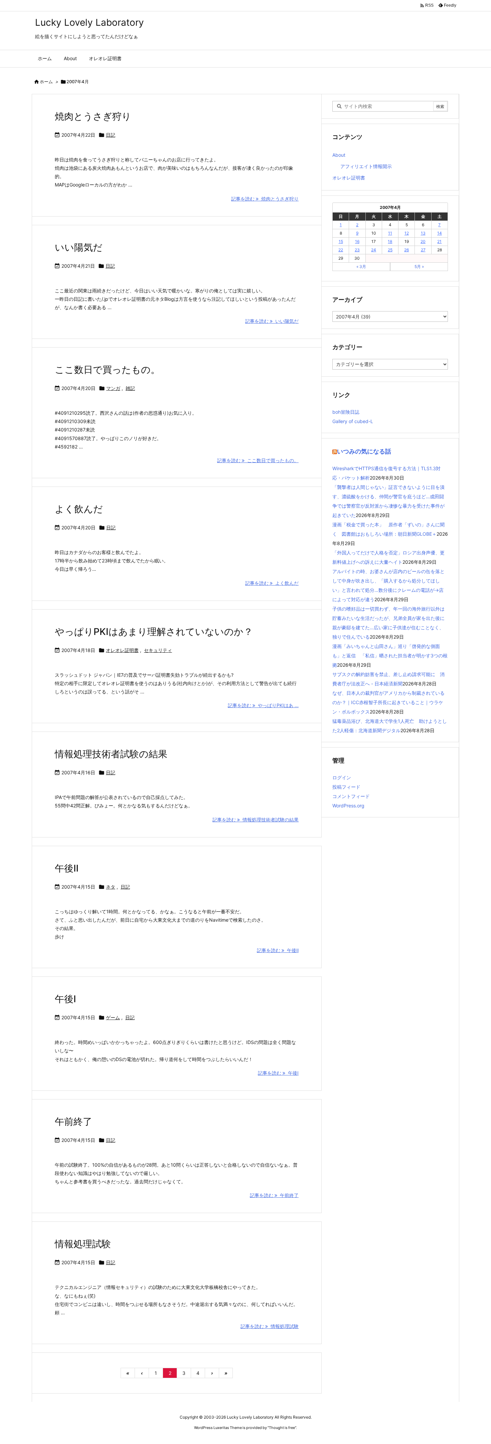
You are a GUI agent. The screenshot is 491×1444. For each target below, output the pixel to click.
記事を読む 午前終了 (274, 1195)
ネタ (110, 887)
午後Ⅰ (65, 999)
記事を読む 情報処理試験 (269, 1326)
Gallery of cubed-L (352, 421)
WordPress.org (348, 805)
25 (390, 249)
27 (423, 249)
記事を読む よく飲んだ (272, 583)
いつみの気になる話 (364, 451)
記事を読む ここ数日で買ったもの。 (258, 460)
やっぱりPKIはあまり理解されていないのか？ (154, 631)
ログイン (341, 777)
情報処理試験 (83, 1244)
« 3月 (361, 266)
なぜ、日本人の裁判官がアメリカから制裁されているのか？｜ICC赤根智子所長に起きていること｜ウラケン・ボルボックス (388, 702)
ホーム (46, 81)
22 (340, 249)
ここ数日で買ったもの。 (107, 369)
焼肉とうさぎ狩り (93, 116)
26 (406, 249)
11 (390, 233)
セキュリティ (158, 650)
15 (341, 241)
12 (406, 233)
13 (423, 233)
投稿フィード (346, 787)
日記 (110, 135)
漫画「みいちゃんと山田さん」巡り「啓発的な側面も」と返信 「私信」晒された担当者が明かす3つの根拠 (390, 655)
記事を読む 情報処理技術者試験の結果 (255, 819)
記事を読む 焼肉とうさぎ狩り (265, 199)
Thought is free (282, 1427)
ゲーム (113, 1017)
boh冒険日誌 (345, 412)
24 (373, 249)
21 (439, 241)
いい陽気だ (79, 247)
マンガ (113, 388)
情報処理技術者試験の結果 (111, 754)
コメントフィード (351, 796)
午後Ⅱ (66, 868)
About (338, 155)
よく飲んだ (79, 509)
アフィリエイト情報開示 (366, 166)
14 (439, 233)
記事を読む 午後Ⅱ (278, 950)
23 (357, 249)
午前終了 (73, 1121)
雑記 (130, 388)
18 (390, 241)
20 (423, 241)
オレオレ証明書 (122, 650)
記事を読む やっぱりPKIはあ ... (263, 705)
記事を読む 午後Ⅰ (278, 1073)
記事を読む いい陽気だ (272, 321)
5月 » (419, 266)
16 (357, 241)
